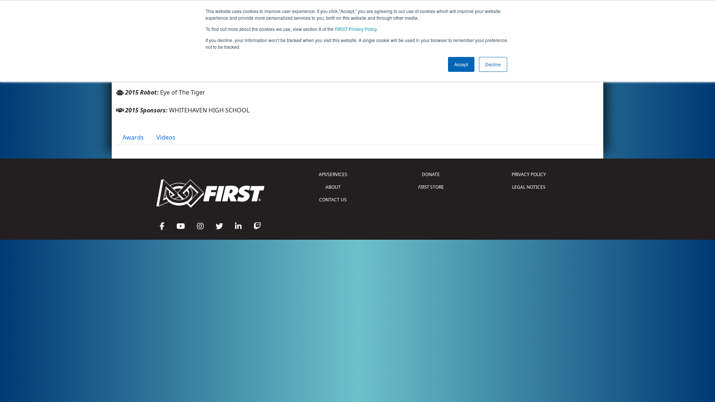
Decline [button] (493, 64)
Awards (133, 137)
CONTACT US (333, 200)
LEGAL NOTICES (529, 187)
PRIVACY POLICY (529, 174)
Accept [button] (461, 64)
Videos (165, 137)
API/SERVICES (333, 174)
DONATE (431, 174)
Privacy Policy (355, 29)
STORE (431, 187)
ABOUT (333, 187)
